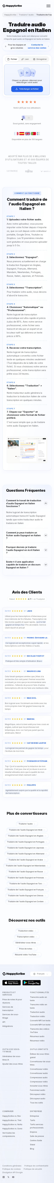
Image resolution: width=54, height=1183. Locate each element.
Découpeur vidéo (37, 1094)
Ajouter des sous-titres (12, 1064)
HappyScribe (10, 14)
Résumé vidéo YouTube (25, 955)
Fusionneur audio (37, 1090)
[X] (8, 1177)
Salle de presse (37, 1136)
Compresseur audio (39, 1077)
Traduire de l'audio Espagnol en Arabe (26, 860)
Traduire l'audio (26, 14)
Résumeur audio (37, 1036)
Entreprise (34, 1116)
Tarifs (32, 1120)
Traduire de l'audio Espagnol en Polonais (26, 878)
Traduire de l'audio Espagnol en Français (26, 890)
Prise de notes (25, 949)
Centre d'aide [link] (36, 1140)
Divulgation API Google (12, 1172)
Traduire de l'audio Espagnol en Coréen (26, 901)
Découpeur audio (37, 1098)
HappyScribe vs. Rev (11, 1116)
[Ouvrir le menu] (48, 6)
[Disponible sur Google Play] (31, 982)
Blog (32, 1149)
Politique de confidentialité (36, 1166)
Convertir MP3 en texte (40, 1020)
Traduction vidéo (25, 931)
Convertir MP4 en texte (40, 1025)
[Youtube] (13, 1177)
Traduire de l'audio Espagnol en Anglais (25, 836)
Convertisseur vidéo (39, 1069)
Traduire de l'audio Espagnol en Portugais (25, 842)
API (3, 1022)
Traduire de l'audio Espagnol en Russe (26, 871)
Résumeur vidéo (37, 1041)
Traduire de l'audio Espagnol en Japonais (25, 848)
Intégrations (7, 1026)
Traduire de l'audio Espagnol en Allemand (25, 854)
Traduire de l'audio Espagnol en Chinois (25, 895)
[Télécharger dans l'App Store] (11, 982)
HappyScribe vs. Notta (12, 1124)
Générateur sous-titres (25, 943)
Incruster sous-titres (39, 1086)
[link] (27, 46)
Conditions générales (11, 1166)
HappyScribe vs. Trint (11, 1120)
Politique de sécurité (33, 1169)
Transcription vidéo (25, 937)
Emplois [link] (33, 1132)
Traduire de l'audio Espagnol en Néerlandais (25, 866)
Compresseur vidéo (39, 1082)
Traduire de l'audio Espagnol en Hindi (25, 830)
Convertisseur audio (39, 1073)
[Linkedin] (3, 1177)
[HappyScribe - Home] (12, 6)
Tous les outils (36, 1103)
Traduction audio (37, 1012)
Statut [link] (32, 1144)
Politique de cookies (11, 1169)
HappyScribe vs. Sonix (12, 1128)
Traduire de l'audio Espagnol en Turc (25, 883)
